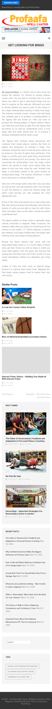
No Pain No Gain (13, 476)
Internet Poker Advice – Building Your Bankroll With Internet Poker (24, 378)
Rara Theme (31, 701)
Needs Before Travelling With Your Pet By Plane (21, 7)
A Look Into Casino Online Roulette (18, 307)
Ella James (8, 86)
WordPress (25, 704)
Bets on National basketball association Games (24, 337)
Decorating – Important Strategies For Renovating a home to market (24, 512)
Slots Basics (7, 394)
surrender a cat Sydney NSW (18, 677)
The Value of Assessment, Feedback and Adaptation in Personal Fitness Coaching (25, 439)
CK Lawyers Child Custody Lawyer (21, 671)
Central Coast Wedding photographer (22, 666)
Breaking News (10, 3)
